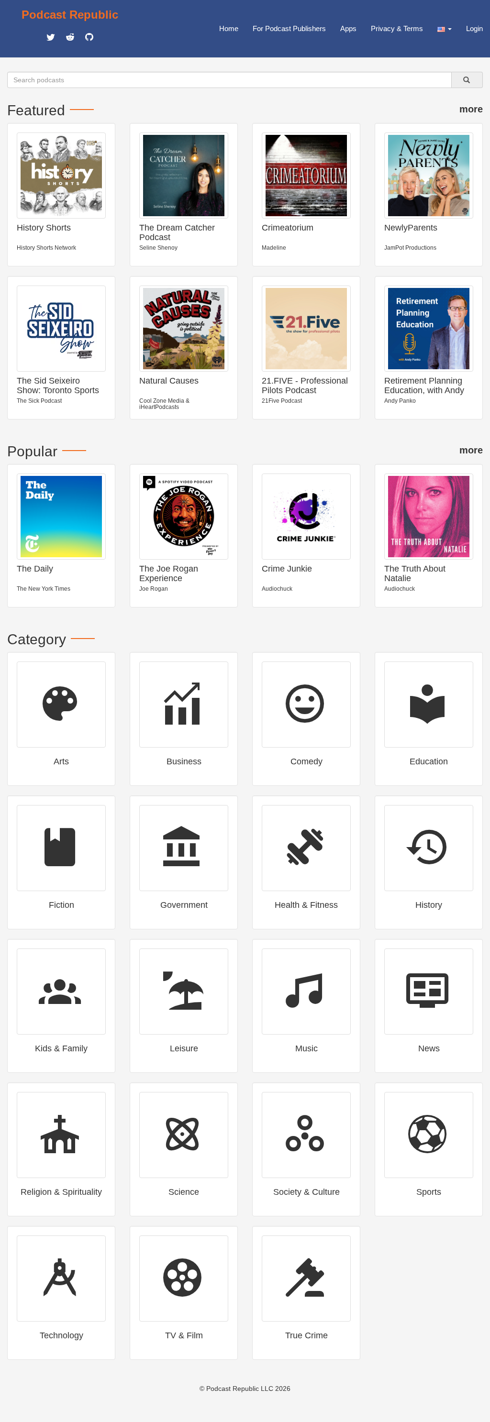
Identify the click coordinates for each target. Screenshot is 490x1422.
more (471, 109)
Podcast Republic (70, 14)
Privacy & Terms (397, 28)
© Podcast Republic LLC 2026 (245, 1388)
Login (474, 28)
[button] (444, 29)
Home (228, 28)
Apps (348, 28)
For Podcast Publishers (289, 28)
